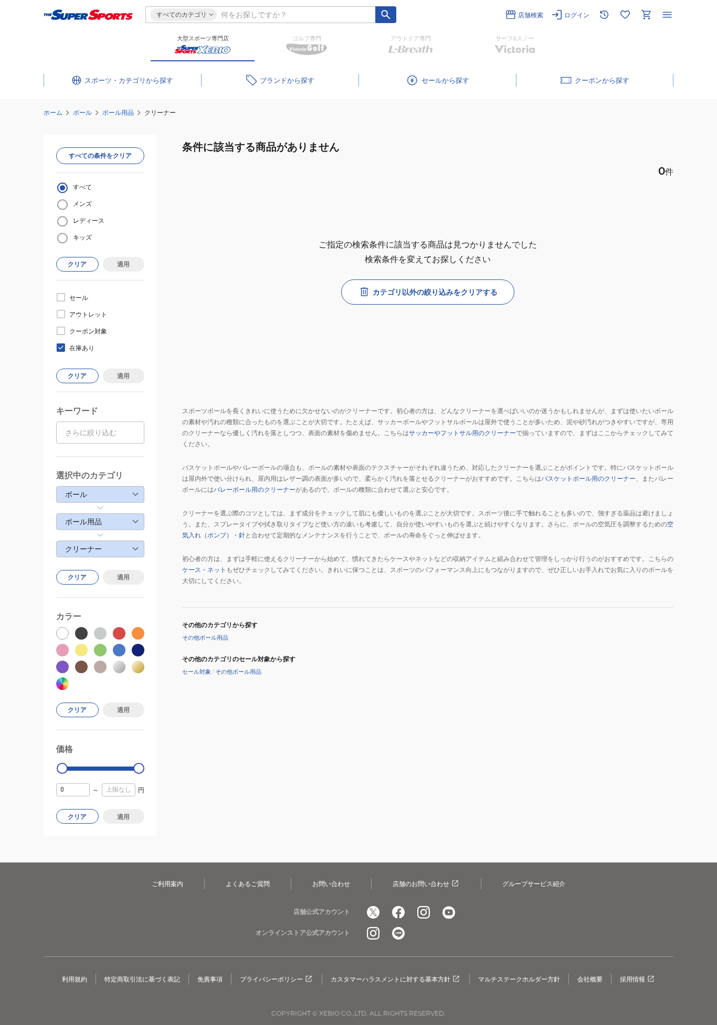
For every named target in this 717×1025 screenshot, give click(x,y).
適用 (123, 264)
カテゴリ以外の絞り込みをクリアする (435, 292)
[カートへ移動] (646, 14)
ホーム (53, 112)
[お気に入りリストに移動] (625, 14)
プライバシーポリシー (271, 979)
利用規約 (74, 979)
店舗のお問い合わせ (421, 884)
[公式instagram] (423, 912)
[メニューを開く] (667, 14)
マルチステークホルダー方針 (519, 979)
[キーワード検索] (385, 14)
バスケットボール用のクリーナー (588, 478)
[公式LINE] (398, 933)
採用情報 (632, 979)
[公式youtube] (448, 912)
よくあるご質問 (248, 884)
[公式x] (373, 912)
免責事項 (210, 979)
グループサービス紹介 (533, 884)
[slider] (62, 768)
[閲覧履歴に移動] (604, 14)
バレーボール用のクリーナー (255, 489)
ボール (82, 112)
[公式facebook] (398, 912)
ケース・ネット (204, 570)
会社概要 (590, 979)
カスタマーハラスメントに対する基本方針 (390, 979)
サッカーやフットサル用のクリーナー (462, 433)
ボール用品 (118, 112)
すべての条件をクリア (100, 155)
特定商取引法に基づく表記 (142, 979)
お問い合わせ (331, 884)
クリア (77, 264)
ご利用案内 (167, 884)
